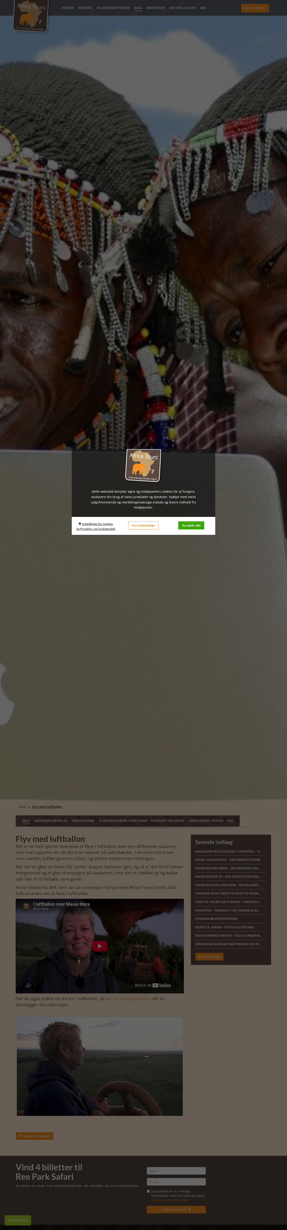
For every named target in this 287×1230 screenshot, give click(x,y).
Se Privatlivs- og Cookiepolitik (95, 529)
